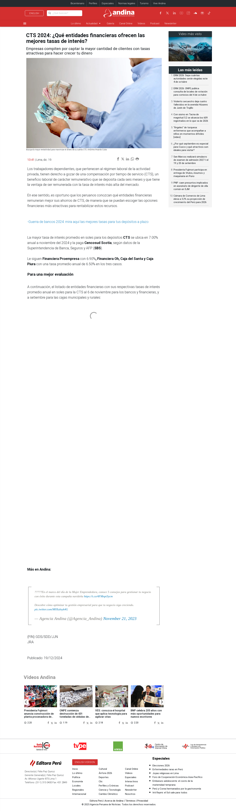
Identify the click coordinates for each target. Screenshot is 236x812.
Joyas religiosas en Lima (166, 773)
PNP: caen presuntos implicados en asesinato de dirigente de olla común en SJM (191, 186)
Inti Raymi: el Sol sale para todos (170, 792)
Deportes (104, 777)
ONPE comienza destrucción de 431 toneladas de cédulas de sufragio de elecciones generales (74, 717)
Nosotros (130, 794)
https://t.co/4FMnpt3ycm (98, 596)
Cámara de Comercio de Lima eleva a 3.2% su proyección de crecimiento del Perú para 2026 (190, 199)
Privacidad (142, 800)
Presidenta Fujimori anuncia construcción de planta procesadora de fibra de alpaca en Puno (39, 715)
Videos (141, 23)
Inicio (75, 768)
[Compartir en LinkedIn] (55, 723)
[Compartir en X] (52, 723)
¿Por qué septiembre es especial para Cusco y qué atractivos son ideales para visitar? (191, 147)
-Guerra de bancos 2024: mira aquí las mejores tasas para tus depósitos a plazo (88, 222)
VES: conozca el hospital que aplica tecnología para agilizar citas (111, 713)
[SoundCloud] (195, 13)
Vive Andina (159, 3)
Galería (110, 23)
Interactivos (131, 781)
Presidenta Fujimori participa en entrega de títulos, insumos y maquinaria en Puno (190, 173)
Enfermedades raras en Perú (168, 769)
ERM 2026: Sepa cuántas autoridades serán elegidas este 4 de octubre (191, 78)
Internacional (79, 794)
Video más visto (190, 34)
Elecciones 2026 (161, 765)
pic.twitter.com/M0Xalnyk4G (51, 609)
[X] (167, 13)
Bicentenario (77, 3)
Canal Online (125, 23)
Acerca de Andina (114, 800)
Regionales (78, 789)
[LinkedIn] (174, 13)
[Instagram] (188, 13)
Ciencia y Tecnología (110, 789)
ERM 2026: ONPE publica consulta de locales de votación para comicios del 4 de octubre (190, 91)
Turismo (144, 3)
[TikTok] (209, 13)
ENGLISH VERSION (85, 762)
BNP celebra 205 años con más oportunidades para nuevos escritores (146, 713)
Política (76, 777)
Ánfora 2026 (105, 773)
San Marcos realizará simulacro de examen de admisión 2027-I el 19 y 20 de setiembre (191, 160)
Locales (76, 785)
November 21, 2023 (119, 618)
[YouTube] (181, 13)
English (34, 13)
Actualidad (94, 23)
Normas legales (126, 3)
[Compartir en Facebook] (49, 723)
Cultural (103, 768)
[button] (26, 702)
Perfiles (93, 3)
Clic (101, 781)
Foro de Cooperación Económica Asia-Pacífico (177, 777)
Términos (130, 800)
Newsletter (170, 23)
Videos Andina (40, 677)
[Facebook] (160, 13)
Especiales (108, 3)
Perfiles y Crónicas (109, 785)
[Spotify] (202, 13)
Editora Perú (96, 800)
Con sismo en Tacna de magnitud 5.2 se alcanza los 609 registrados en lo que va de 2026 (191, 117)
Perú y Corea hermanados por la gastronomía (177, 788)
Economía (77, 781)
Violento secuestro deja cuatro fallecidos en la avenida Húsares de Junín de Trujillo (191, 104)
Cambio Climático (108, 794)
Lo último (76, 23)
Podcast (154, 23)
